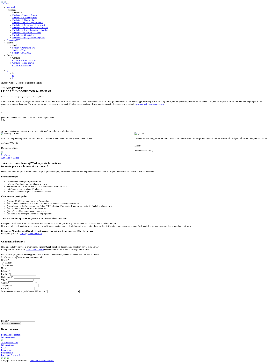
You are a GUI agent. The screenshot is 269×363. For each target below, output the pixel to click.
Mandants (21, 65)
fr (7, 70)
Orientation (23, 35)
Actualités (11, 7)
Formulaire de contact (10, 335)
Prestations (11, 10)
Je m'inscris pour (8, 257)
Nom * (4, 268)
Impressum (6, 350)
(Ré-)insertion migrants (28, 37)
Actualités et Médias (10, 158)
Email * (4, 288)
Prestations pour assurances (30, 27)
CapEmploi (23, 20)
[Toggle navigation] (8, 3)
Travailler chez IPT (9, 342)
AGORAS (21, 53)
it (12, 78)
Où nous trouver (8, 337)
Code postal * (7, 277)
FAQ (3, 347)
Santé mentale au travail (28, 25)
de (13, 75)
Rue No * (5, 274)
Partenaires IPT (23, 48)
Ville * (4, 280)
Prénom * (5, 271)
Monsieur (9, 265)
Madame (8, 263)
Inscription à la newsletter (12, 355)
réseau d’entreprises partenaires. (150, 104)
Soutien (10, 42)
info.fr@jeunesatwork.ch (31, 233)
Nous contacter (24, 60)
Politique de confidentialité (42, 360)
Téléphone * (6, 285)
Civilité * (5, 260)
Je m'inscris (6, 155)
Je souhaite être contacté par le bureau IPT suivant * (24, 291)
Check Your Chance (35, 249)
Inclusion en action (26, 32)
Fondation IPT (13, 40)
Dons (19, 50)
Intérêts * (5, 321)
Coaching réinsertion (27, 22)
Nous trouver (23, 63)
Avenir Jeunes (24, 15)
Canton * (5, 283)
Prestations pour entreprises (30, 30)
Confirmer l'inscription (11, 324)
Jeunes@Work (24, 17)
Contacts (10, 55)
